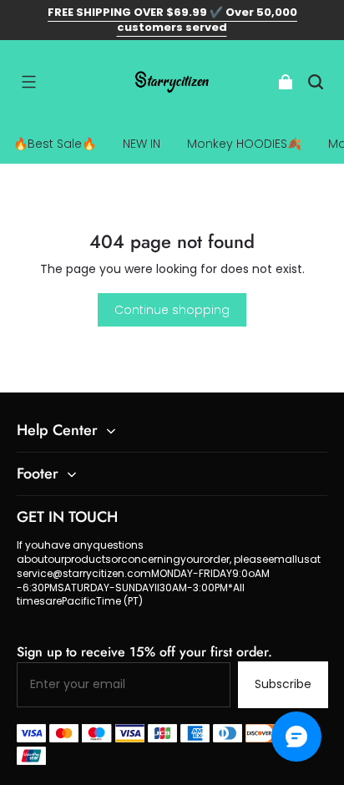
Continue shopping (172, 309)
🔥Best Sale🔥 (54, 143)
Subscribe (283, 684)
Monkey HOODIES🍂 (244, 143)
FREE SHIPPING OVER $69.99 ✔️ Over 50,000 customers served (172, 19)
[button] (28, 82)
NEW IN (141, 143)
